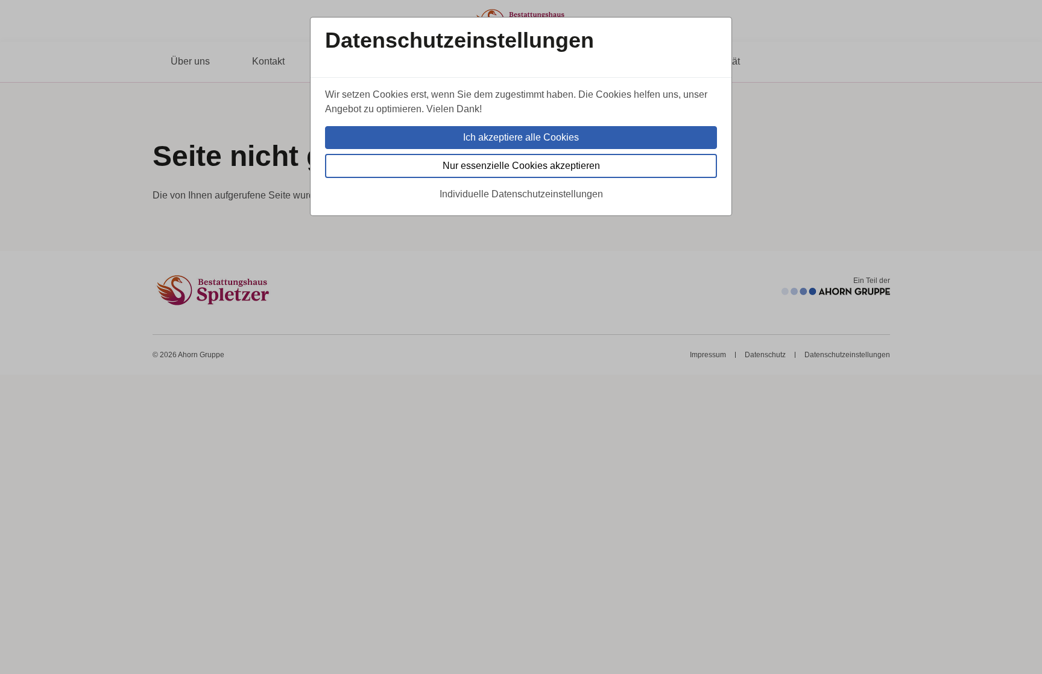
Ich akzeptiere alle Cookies (521, 137)
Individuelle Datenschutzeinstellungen (521, 194)
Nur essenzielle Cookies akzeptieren (521, 166)
